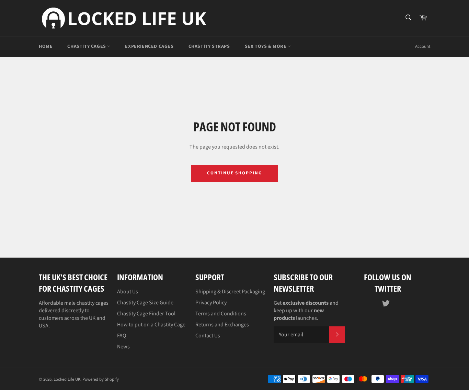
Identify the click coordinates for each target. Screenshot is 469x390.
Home (46, 46)
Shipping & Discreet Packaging (230, 291)
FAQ (121, 335)
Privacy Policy (211, 302)
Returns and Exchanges (222, 324)
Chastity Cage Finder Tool (146, 313)
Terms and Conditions (220, 313)
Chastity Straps (209, 46)
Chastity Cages (87, 46)
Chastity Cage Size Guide (145, 302)
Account (422, 46)
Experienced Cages (149, 46)
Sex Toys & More (266, 46)
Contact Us (207, 335)
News (123, 346)
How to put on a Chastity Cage (151, 324)
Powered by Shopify (100, 379)
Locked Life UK (67, 379)
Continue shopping (234, 173)
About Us (127, 291)
